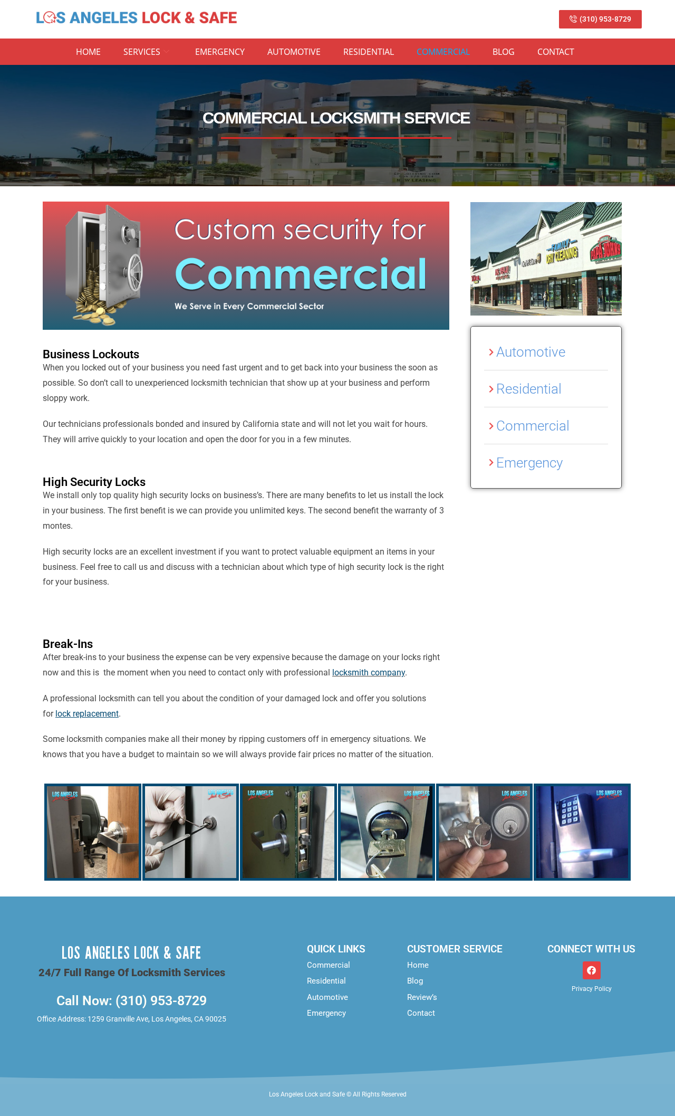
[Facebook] (592, 970)
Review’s (422, 997)
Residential (368, 52)
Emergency (220, 52)
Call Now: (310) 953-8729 (131, 1000)
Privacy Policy (592, 989)
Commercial (443, 52)
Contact (555, 52)
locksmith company (368, 672)
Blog (504, 52)
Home (88, 52)
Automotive (294, 52)
